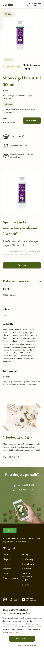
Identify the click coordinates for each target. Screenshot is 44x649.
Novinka (8, 14)
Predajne (26, 555)
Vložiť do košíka (32, 120)
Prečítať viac (14, 633)
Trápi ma (7, 569)
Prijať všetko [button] (22, 639)
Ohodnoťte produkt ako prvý (31, 67)
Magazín (7, 559)
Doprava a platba (10, 578)
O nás (5, 574)
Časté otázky (27, 559)
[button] (28, 645)
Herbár (6, 564)
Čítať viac (22, 265)
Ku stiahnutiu (28, 564)
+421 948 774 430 (11, 457)
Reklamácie (27, 569)
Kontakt (25, 585)
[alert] (22, 627)
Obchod (6, 555)
